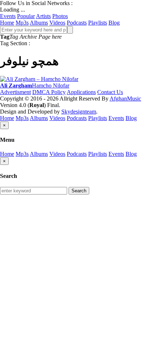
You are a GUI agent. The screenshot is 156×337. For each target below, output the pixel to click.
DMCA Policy (49, 92)
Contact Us (110, 92)
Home (7, 23)
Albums (39, 23)
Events (8, 16)
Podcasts (77, 23)
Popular (26, 16)
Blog (114, 23)
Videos (57, 23)
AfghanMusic (125, 98)
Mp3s (22, 23)
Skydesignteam (78, 111)
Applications (81, 92)
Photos (60, 16)
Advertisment (15, 92)
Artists (43, 16)
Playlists (97, 23)
